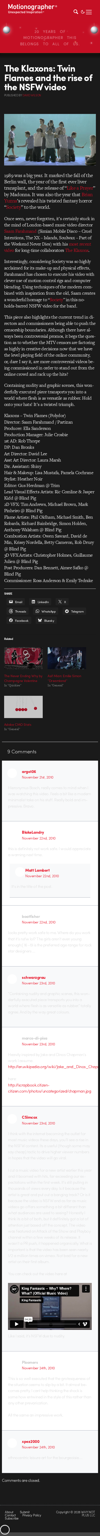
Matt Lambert (37, 870)
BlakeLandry (33, 832)
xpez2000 (30, 1441)
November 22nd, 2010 (38, 838)
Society (13, 206)
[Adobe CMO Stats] (23, 707)
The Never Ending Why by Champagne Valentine (23, 678)
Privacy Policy (31, 1515)
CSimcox (29, 1117)
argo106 (29, 771)
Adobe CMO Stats (17, 724)
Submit (25, 1512)
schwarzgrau (33, 977)
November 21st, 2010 (37, 777)
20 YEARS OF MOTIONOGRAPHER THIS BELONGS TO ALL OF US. (50, 37)
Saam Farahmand (20, 231)
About (9, 1512)
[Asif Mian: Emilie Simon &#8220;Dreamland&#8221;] (67, 658)
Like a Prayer (80, 187)
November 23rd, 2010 (38, 983)
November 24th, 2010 (38, 1368)
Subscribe (11, 1518)
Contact (10, 1515)
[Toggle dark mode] (82, 11)
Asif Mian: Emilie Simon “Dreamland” (64, 678)
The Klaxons (76, 250)
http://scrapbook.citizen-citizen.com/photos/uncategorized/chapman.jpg (49, 1088)
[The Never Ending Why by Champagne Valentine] (23, 658)
